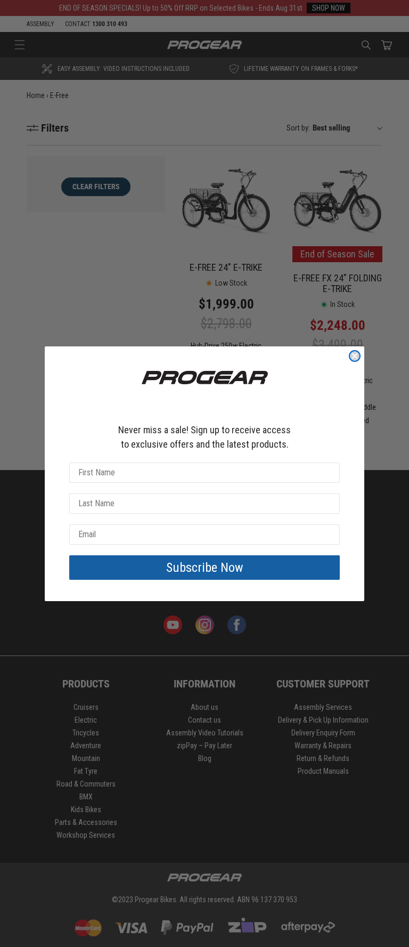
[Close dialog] (354, 356)
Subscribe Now (204, 567)
